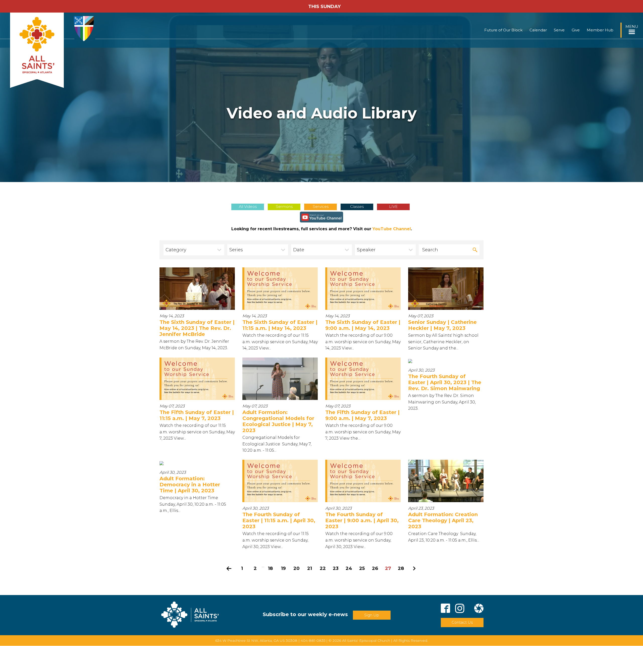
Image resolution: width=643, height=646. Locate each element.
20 (296, 568)
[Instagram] (459, 609)
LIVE (393, 206)
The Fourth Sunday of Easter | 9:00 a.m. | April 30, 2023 (362, 520)
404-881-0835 (313, 640)
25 (362, 568)
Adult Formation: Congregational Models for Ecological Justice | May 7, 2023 (278, 421)
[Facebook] (445, 609)
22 (323, 568)
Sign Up (371, 615)
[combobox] (194, 249)
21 (309, 568)
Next (414, 568)
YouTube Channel (391, 228)
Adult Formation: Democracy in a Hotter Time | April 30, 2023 (189, 485)
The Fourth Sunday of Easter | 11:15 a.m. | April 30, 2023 (278, 520)
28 (401, 568)
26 (375, 568)
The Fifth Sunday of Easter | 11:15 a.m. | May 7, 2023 (196, 415)
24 (349, 568)
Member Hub (600, 30)
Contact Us (462, 622)
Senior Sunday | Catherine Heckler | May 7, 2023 (442, 325)
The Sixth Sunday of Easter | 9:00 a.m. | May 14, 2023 (362, 325)
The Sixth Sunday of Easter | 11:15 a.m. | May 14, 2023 (279, 325)
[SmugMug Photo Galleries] (479, 609)
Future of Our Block (503, 30)
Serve (559, 30)
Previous (229, 568)
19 (283, 568)
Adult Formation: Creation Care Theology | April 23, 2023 (443, 520)
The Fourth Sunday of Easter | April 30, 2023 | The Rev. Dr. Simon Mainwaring (444, 382)
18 (270, 568)
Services (321, 206)
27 (388, 568)
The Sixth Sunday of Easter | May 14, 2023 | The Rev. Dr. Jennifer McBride (197, 328)
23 (336, 568)
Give (576, 30)
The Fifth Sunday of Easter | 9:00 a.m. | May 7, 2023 (362, 415)
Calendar (538, 30)
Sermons (284, 206)
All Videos (248, 206)
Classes (357, 206)
